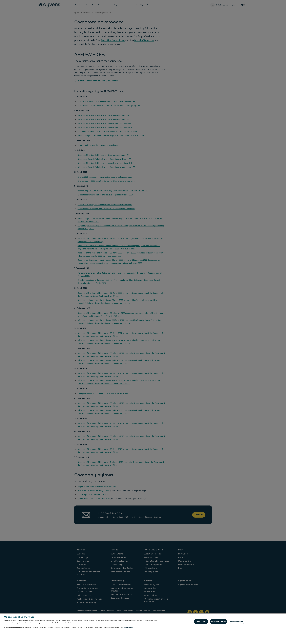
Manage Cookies (237, 621)
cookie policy (128, 628)
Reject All (201, 621)
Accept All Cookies (218, 621)
